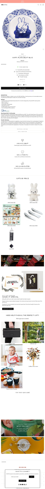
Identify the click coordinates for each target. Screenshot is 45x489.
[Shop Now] (22, 445)
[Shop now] (22, 260)
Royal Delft (22, 55)
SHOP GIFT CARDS (8, 308)
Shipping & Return (22, 129)
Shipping (18, 61)
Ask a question (22, 131)
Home (22, 54)
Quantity (22, 79)
